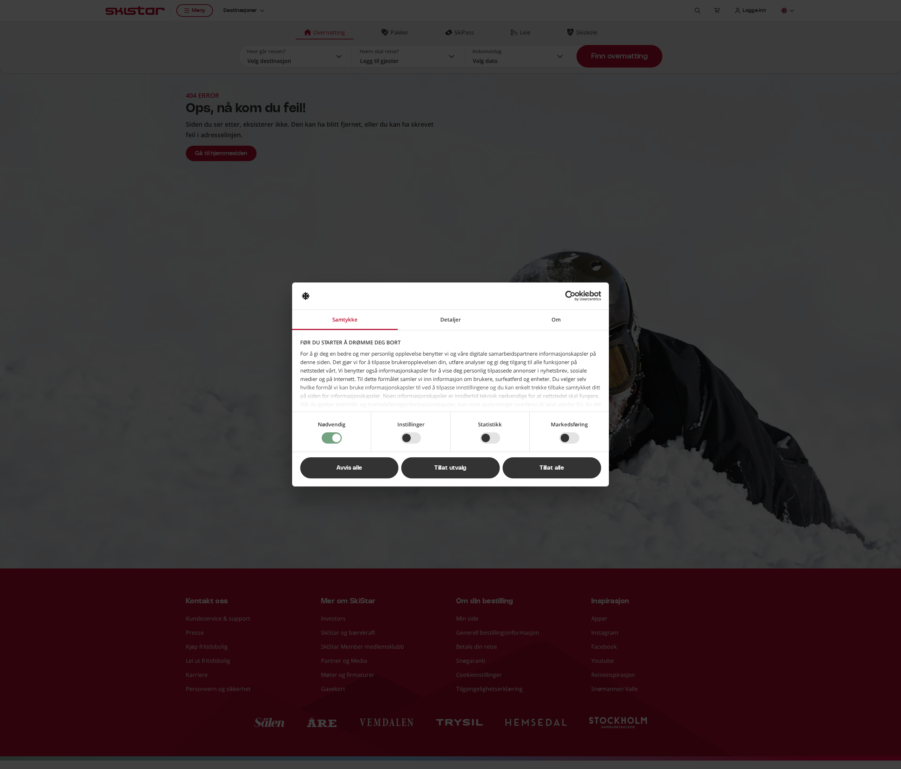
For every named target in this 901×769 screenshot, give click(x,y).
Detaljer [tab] (450, 319)
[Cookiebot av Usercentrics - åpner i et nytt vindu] (570, 296)
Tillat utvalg (450, 468)
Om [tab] (556, 319)
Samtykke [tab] (345, 319)
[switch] (411, 438)
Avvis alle (349, 468)
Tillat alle (552, 468)
